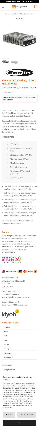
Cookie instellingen (26, 415)
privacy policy (7, 407)
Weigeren (9, 415)
